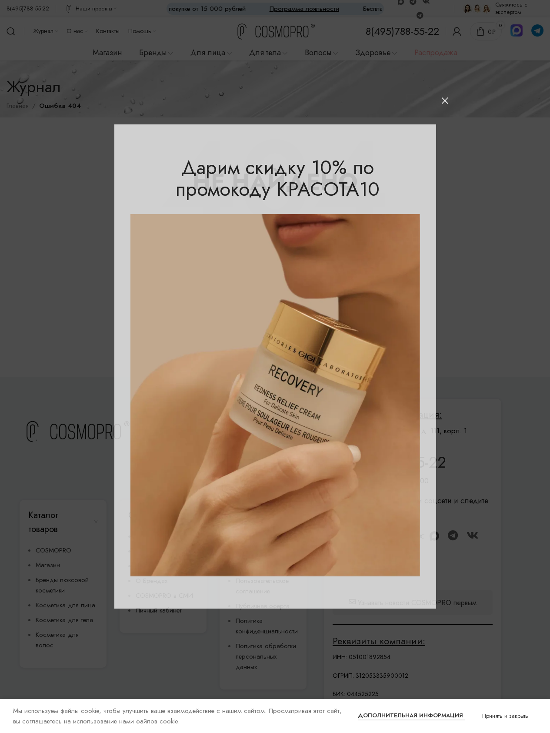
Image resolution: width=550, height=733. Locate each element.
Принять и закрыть (505, 716)
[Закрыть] (445, 100)
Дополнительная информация (411, 715)
